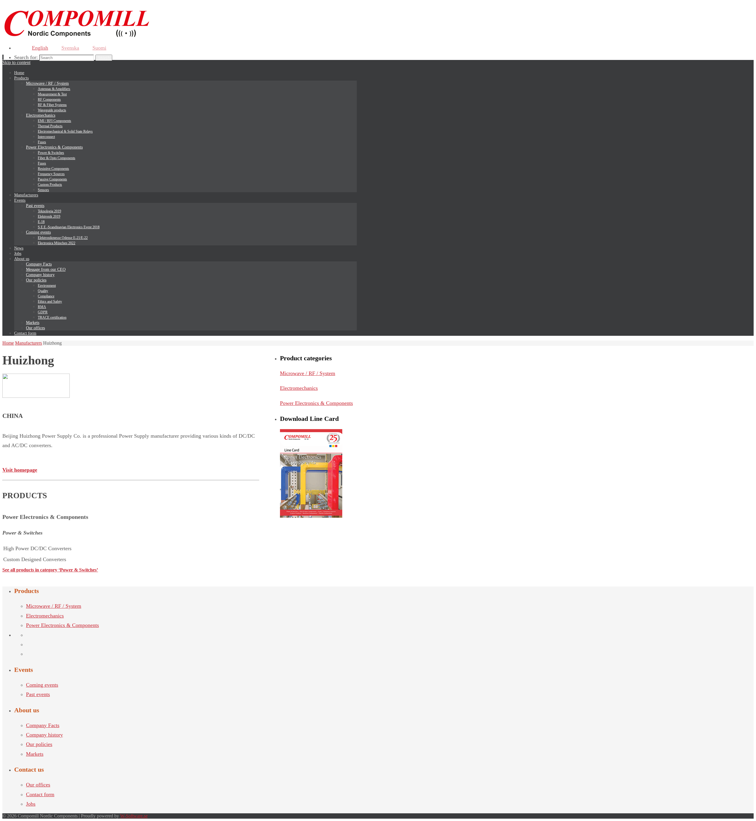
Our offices (38, 785)
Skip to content (16, 62)
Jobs (30, 804)
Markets (34, 754)
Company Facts (42, 725)
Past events (38, 694)
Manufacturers (28, 343)
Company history (44, 735)
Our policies (39, 744)
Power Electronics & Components (316, 403)
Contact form (40, 794)
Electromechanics (299, 388)
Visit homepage (19, 470)
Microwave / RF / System (307, 373)
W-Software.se (134, 815)
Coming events (42, 685)
